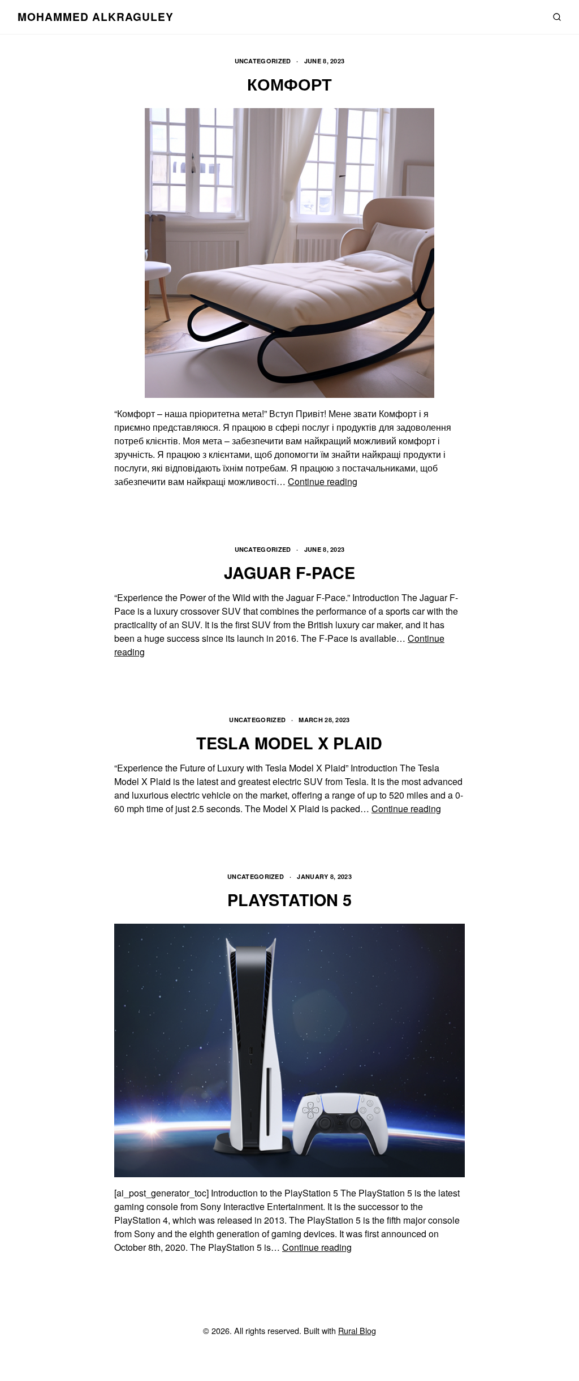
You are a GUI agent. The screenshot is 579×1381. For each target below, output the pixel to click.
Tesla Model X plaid (289, 742)
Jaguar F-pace (289, 572)
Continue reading (322, 481)
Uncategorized (263, 61)
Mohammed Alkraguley (96, 16)
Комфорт (289, 84)
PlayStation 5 (289, 899)
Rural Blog (357, 1330)
